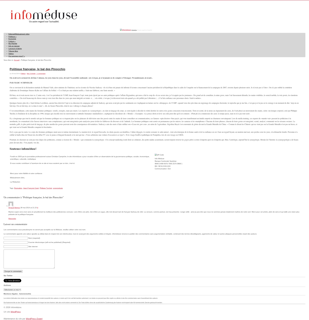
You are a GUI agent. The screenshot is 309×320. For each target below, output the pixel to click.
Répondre (12, 219)
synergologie (58, 188)
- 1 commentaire (41, 73)
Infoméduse (134, 30)
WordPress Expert (34, 319)
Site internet (33, 246)
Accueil (16, 60)
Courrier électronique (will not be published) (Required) (49, 242)
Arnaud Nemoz (14, 208)
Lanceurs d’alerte (15, 49)
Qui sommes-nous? (16, 56)
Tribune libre (13, 51)
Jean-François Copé (31, 188)
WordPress (16, 312)
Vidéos (11, 54)
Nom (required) (34, 238)
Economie (12, 39)
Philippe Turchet (46, 188)
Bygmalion (18, 188)
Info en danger (14, 46)
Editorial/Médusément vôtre (18, 34)
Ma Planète (12, 43)
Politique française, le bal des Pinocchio (37, 69)
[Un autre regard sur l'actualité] (61, 30)
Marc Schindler (31, 73)
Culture (11, 41)
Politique (12, 37)
